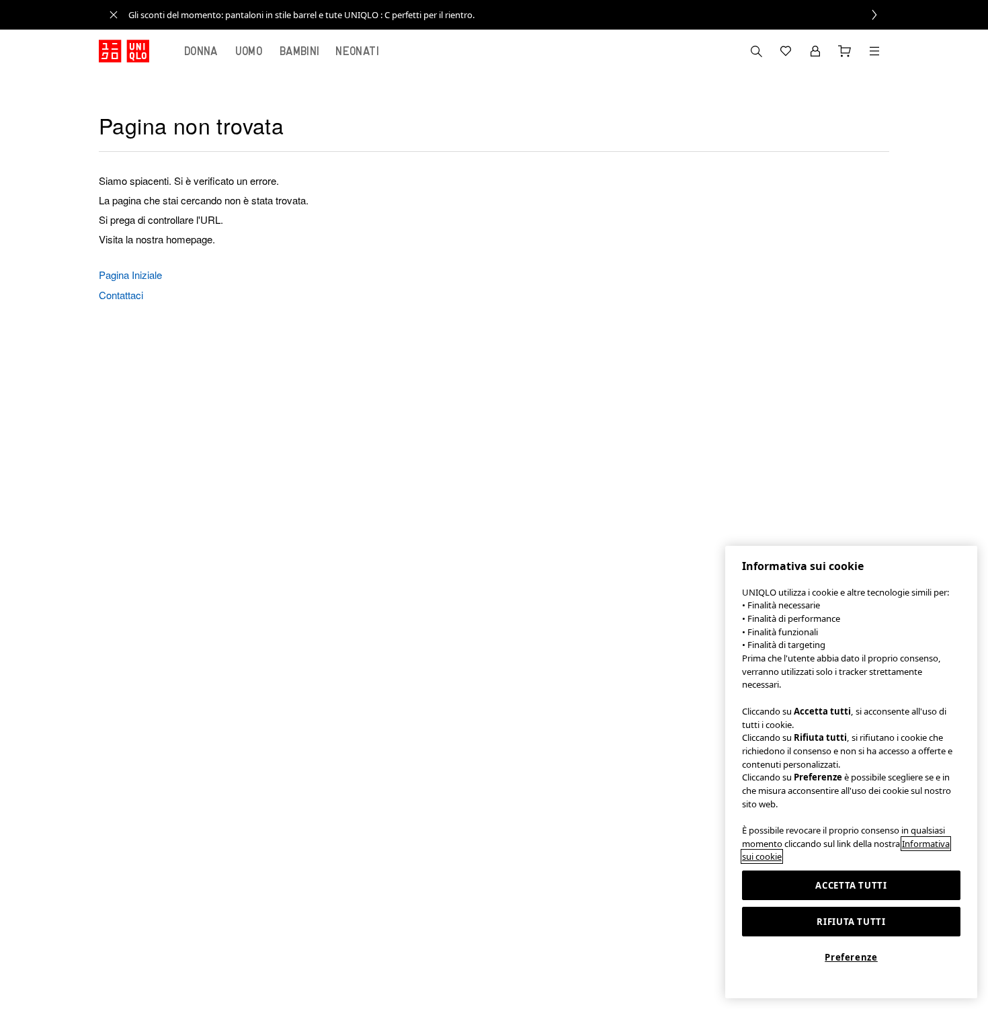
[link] (508, 15)
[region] (851, 772)
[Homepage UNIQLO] (124, 51)
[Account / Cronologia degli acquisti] (815, 51)
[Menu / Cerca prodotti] (874, 51)
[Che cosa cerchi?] (756, 51)
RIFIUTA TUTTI (851, 922)
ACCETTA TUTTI (851, 885)
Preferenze (851, 957)
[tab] (201, 51)
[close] (113, 15)
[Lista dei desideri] (785, 51)
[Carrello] (845, 51)
